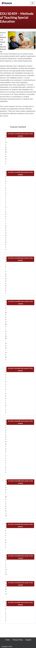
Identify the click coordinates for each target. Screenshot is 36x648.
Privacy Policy (17, 640)
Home (7, 640)
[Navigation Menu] (32, 3)
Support (28, 640)
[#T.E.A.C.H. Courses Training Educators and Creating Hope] (6, 3)
